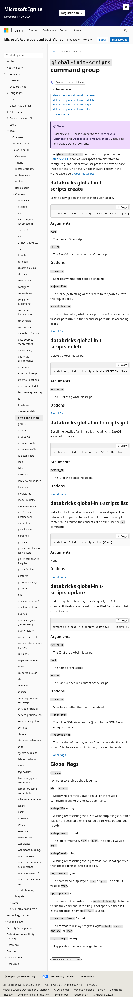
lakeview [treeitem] (23, 474)
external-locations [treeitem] (28, 379)
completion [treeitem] (24, 280)
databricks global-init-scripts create (74, 95)
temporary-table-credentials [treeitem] (28, 791)
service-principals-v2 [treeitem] (30, 715)
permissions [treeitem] (25, 529)
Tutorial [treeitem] (19, 162)
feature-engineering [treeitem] (30, 392)
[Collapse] (43, 48)
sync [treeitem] (20, 746)
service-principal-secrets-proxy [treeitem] (28, 700)
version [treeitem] (22, 824)
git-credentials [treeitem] (26, 411)
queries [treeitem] (22, 613)
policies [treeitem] (22, 542)
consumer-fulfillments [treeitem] (24, 302)
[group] (90, 214)
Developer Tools (69, 51)
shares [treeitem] (22, 734)
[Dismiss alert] (126, 7)
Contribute (116, 989)
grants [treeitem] (22, 424)
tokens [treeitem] (22, 805)
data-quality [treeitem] (25, 350)
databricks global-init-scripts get (72, 104)
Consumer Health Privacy (32, 994)
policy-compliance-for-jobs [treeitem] (29, 561)
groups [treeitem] (22, 430)
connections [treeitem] (25, 293)
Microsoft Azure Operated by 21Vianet (25, 989)
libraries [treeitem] (23, 487)
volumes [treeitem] (23, 831)
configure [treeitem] (23, 287)
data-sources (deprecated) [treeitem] (25, 342)
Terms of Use (60, 994)
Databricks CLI (59, 159)
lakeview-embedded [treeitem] (29, 481)
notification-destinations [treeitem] (25, 514)
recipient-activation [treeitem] (29, 637)
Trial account (119, 39)
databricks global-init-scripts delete (74, 100)
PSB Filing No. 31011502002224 (62, 984)
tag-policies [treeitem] (25, 772)
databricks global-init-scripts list (72, 109)
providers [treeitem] (23, 588)
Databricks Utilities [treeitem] (21, 105)
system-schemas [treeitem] (27, 753)
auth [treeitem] (20, 249)
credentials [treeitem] (24, 320)
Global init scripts (83, 173)
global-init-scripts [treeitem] (28, 417)
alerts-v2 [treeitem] (23, 230)
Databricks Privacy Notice (90, 139)
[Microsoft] (6, 30)
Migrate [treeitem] (19, 896)
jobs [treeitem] (20, 462)
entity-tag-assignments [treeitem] (25, 359)
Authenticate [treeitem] (22, 175)
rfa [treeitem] (19, 679)
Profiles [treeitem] (19, 181)
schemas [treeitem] (23, 685)
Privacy (91, 984)
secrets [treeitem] (22, 691)
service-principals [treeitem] (28, 708)
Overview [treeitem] (15, 80)
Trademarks (79, 994)
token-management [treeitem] (29, 799)
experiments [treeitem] (25, 367)
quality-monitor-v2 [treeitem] (28, 601)
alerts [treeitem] (21, 213)
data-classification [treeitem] (28, 333)
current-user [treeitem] (25, 327)
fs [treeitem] (19, 398)
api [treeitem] (20, 236)
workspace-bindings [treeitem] (30, 850)
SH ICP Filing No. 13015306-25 (20, 984)
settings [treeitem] (22, 727)
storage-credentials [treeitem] (29, 740)
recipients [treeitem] (24, 653)
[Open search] (125, 30)
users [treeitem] (21, 812)
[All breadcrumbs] (53, 51)
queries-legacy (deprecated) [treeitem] (26, 622)
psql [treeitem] (20, 594)
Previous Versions (83, 989)
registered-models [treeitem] (28, 660)
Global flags (58, 331)
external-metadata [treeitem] (28, 386)
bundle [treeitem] (22, 255)
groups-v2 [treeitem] (24, 436)
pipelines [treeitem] (23, 535)
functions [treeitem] (23, 405)
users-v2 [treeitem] (23, 818)
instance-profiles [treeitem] (27, 449)
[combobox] (23, 55)
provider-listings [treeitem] (27, 582)
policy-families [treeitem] (26, 569)
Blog (100, 989)
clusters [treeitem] (22, 274)
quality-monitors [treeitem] (27, 607)
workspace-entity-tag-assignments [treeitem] (30, 864)
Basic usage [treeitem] (22, 187)
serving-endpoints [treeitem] (28, 721)
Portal (102, 39)
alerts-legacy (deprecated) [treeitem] (25, 221)
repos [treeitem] (21, 666)
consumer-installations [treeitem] (25, 312)
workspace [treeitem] (24, 843)
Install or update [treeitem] (25, 168)
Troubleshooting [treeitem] (24, 890)
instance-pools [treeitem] (26, 443)
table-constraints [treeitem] (28, 759)
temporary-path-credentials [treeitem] (27, 780)
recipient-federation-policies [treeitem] (30, 645)
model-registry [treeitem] (26, 499)
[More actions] (127, 51)
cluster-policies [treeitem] (27, 268)
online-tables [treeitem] (25, 523)
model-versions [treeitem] (27, 506)
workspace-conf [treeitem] (27, 856)
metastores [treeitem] (24, 493)
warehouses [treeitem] (25, 837)
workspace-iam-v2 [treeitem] (28, 873)
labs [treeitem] (20, 468)
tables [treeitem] (21, 765)
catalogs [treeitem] (23, 261)
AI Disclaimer (61, 989)
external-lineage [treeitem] (27, 373)
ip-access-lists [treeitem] (26, 455)
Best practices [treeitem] (18, 86)
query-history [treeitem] (26, 630)
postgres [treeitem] (23, 575)
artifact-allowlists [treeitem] (28, 242)
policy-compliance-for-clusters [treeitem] (29, 550)
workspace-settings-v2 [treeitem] (29, 881)
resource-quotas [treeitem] (27, 672)
